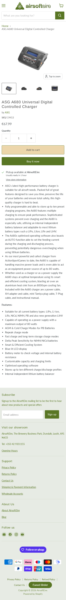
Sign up (52, 414)
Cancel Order (40, 584)
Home (5, 26)
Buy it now (33, 161)
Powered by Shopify (33, 594)
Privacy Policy (9, 467)
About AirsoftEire (11, 510)
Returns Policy (9, 474)
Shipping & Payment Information (19, 487)
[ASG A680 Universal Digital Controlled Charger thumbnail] (9, 88)
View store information (16, 180)
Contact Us (7, 480)
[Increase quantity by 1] (31, 138)
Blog (4, 517)
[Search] (59, 15)
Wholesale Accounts (12, 493)
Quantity (6, 131)
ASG (7, 112)
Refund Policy (48, 579)
